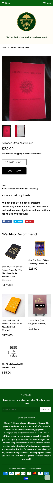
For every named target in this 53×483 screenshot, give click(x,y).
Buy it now (14, 171)
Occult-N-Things (20, 468)
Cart (49, 3)
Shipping (18, 153)
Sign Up (45, 410)
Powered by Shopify (35, 468)
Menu (7, 3)
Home (4, 47)
